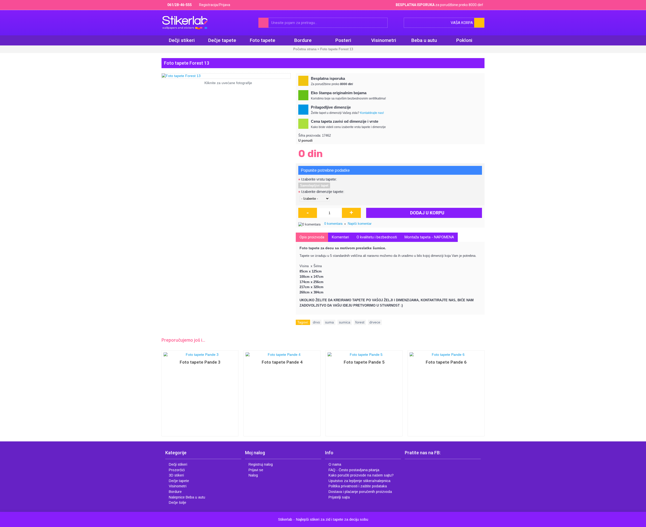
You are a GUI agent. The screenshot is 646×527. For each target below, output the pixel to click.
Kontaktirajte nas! (372, 113)
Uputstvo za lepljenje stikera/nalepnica (359, 481)
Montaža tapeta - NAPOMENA (429, 237)
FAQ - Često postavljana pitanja (354, 470)
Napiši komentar (359, 223)
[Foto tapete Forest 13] (226, 76)
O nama (335, 464)
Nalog (253, 475)
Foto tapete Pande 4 (282, 362)
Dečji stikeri (178, 464)
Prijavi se (256, 470)
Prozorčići (177, 470)
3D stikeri (176, 475)
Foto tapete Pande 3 (200, 362)
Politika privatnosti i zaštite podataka (358, 486)
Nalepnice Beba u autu (187, 497)
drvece (374, 322)
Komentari (340, 237)
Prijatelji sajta (339, 497)
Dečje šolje (177, 502)
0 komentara (333, 223)
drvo (316, 322)
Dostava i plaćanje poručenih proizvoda (360, 492)
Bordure (175, 492)
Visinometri (177, 486)
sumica (344, 322)
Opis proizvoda (312, 237)
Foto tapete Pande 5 (364, 362)
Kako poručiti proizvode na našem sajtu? (361, 475)
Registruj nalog (261, 464)
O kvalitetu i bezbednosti (377, 237)
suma (329, 322)
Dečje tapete (179, 481)
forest (359, 322)
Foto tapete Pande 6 (446, 362)
